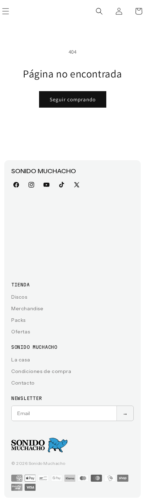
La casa (20, 360)
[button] (99, 11)
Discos (19, 297)
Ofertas (20, 331)
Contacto (23, 383)
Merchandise (27, 308)
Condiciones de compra (41, 371)
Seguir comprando (73, 99)
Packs (18, 320)
